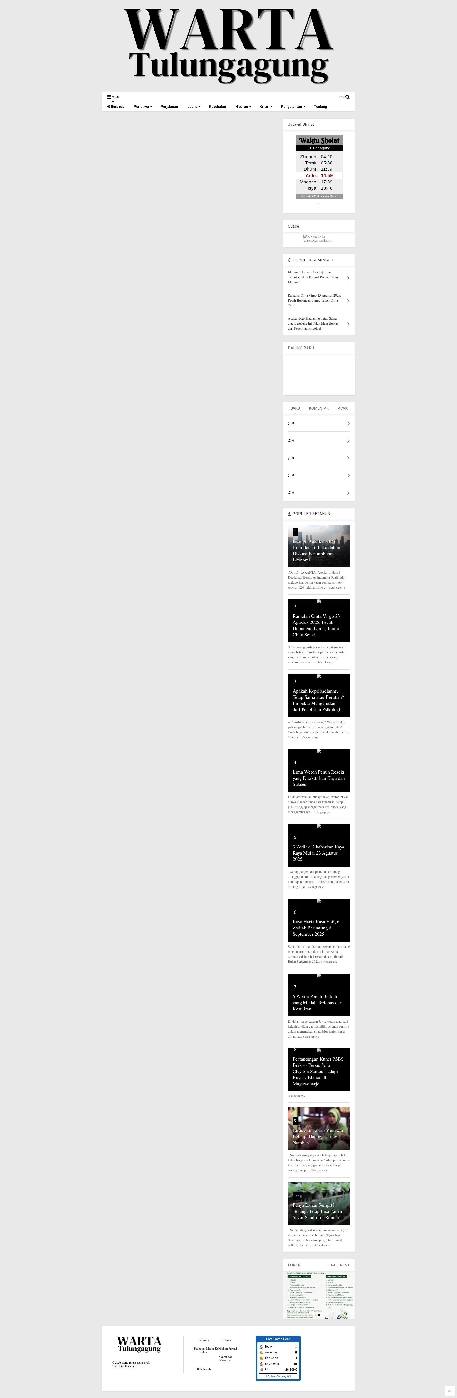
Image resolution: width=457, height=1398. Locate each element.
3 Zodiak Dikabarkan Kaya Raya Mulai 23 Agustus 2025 (318, 852)
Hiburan (241, 107)
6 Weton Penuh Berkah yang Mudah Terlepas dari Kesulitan (318, 1002)
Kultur (264, 107)
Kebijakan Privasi (226, 1348)
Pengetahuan (291, 107)
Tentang (320, 107)
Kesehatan (217, 107)
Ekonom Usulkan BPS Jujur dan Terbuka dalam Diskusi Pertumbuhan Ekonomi (316, 550)
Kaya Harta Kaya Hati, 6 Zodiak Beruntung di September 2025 (316, 927)
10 (296, 1195)
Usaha (192, 107)
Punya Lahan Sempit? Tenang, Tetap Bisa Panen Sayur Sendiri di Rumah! (317, 1211)
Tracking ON (284, 1376)
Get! (319, 204)
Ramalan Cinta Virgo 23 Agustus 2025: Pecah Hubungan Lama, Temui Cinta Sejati (316, 625)
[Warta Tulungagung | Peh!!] (228, 86)
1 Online (270, 1376)
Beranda (117, 107)
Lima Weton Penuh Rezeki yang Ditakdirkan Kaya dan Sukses (319, 778)
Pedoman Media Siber (204, 1350)
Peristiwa (141, 107)
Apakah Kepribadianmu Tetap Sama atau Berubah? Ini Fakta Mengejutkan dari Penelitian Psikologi (318, 700)
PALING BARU (301, 348)
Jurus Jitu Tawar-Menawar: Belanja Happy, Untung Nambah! (319, 1136)
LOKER (294, 1265)
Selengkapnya (337, 587)
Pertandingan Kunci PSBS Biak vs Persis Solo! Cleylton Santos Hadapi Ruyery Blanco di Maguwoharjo (318, 1071)
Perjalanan (169, 107)
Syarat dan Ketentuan (226, 1358)
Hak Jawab (204, 1369)
